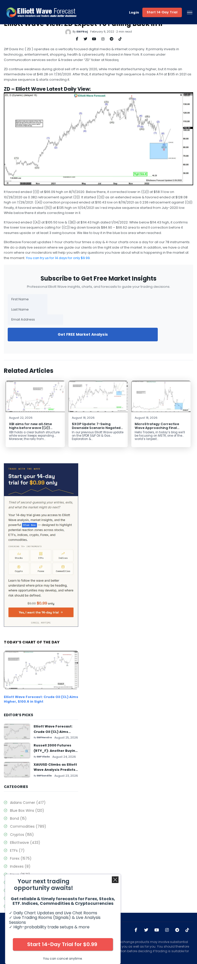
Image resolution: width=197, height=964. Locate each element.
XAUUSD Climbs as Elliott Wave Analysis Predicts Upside (55, 769)
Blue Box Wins (27, 810)
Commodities (28, 826)
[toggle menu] (189, 13)
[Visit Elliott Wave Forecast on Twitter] (146, 930)
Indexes (20, 866)
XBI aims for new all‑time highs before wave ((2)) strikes (30, 428)
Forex (21, 858)
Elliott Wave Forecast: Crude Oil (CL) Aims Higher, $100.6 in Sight (41, 699)
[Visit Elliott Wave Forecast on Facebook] (136, 930)
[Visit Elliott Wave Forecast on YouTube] (156, 930)
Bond (18, 818)
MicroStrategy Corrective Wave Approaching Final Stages (157, 428)
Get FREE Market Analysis (83, 334)
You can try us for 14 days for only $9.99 (58, 258)
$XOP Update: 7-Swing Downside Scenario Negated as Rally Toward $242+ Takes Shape (97, 430)
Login (134, 12)
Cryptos (22, 834)
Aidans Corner (28, 802)
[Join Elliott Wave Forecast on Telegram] (177, 930)
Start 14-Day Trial (162, 12)
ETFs (17, 850)
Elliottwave (25, 842)
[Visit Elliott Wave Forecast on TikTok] (187, 930)
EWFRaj (82, 31)
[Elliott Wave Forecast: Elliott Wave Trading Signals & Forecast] (41, 12)
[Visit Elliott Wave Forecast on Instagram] (167, 930)
